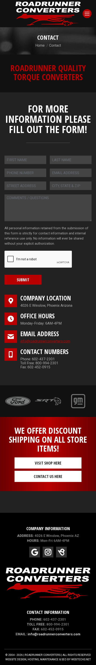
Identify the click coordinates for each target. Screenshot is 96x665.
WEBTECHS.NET (81, 659)
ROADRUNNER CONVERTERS (43, 655)
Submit (23, 279)
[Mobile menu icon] (87, 13)
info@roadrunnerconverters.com (45, 341)
